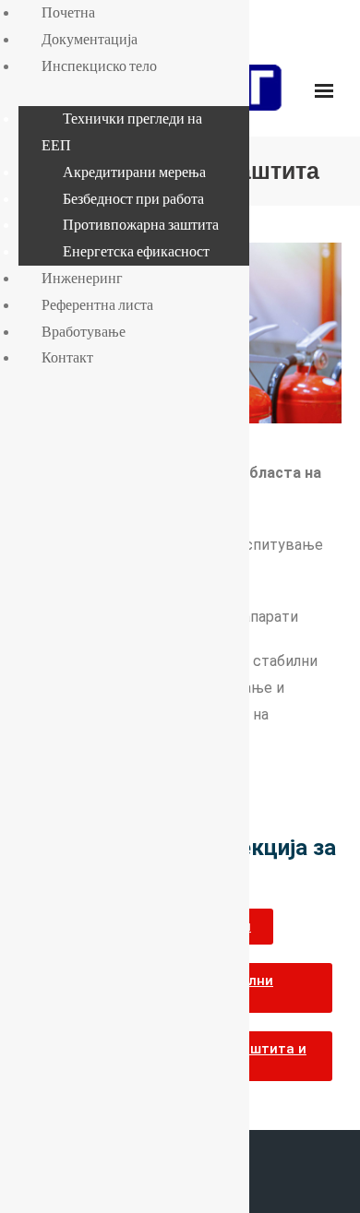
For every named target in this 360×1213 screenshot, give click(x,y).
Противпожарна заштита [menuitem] (141, 224)
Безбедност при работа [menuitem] (133, 198)
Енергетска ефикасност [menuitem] (136, 251)
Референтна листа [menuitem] (97, 304)
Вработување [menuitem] (84, 331)
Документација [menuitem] (90, 39)
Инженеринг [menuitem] (82, 277)
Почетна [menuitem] (68, 12)
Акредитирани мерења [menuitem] (134, 171)
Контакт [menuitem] (67, 357)
